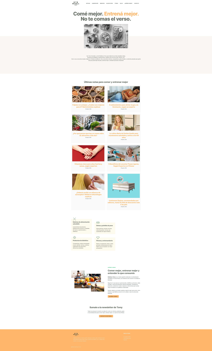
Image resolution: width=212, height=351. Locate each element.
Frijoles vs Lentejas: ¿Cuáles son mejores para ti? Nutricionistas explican (88, 106)
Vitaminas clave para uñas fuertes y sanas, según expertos (88, 165)
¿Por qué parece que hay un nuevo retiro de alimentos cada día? (88, 134)
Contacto (136, 3)
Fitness (116, 3)
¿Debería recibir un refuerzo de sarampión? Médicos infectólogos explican (88, 195)
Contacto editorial (106, 316)
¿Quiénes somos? (128, 3)
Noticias (88, 3)
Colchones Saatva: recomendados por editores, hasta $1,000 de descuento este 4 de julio (124, 203)
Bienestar (102, 3)
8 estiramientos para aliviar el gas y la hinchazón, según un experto (123, 106)
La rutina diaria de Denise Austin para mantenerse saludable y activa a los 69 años (124, 135)
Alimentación (95, 3)
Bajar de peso (109, 3)
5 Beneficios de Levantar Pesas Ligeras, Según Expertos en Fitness (123, 165)
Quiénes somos (113, 296)
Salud (121, 3)
